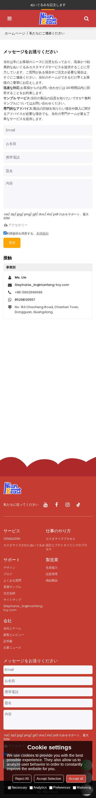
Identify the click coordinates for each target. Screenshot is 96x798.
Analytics (40, 787)
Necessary (19, 787)
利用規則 (42, 233)
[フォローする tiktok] (78, 504)
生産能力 (52, 567)
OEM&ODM (11, 539)
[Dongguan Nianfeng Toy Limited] (48, 18)
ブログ (7, 574)
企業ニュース (12, 647)
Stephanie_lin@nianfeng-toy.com (42, 285)
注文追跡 (9, 593)
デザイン (9, 567)
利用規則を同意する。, (27, 233)
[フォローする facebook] (56, 504)
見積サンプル (12, 587)
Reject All (22, 778)
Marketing (84, 787)
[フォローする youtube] (45, 504)
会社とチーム (12, 628)
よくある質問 (12, 580)
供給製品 (52, 580)
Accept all (76, 778)
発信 (12, 242)
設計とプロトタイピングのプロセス (66, 547)
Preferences (61, 787)
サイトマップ (12, 600)
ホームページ (15, 33)
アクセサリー (18, 225)
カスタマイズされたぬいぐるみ (24, 545)
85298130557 (25, 300)
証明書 (7, 641)
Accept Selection (49, 778)
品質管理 (52, 574)
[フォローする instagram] (67, 504)
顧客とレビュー (13, 635)
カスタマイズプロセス (60, 539)
